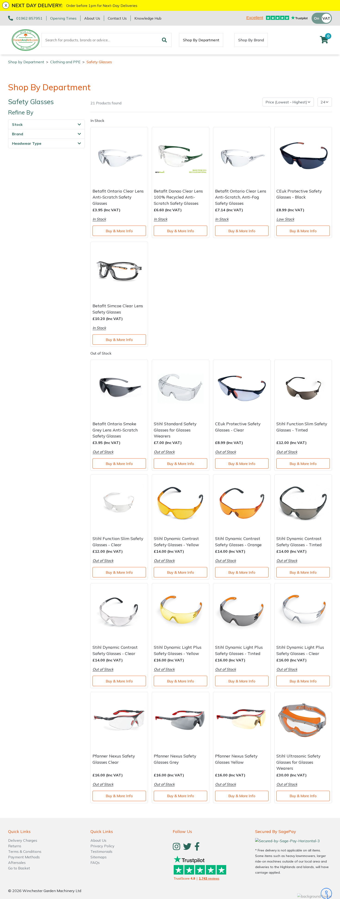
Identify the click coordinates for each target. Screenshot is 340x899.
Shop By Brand (251, 40)
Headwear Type (26, 143)
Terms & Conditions (24, 851)
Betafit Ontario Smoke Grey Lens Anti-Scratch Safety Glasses (115, 429)
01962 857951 (29, 18)
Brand (17, 134)
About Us (92, 18)
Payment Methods (24, 857)
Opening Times (63, 18)
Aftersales (17, 862)
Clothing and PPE (65, 62)
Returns (14, 846)
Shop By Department (201, 40)
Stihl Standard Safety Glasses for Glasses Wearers (175, 429)
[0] (324, 41)
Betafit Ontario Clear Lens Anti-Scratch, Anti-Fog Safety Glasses (240, 197)
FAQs (95, 862)
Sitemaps (98, 857)
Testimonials (101, 851)
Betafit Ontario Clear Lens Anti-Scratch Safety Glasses (118, 197)
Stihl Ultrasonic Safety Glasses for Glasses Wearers (298, 762)
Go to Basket (19, 868)
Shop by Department (26, 62)
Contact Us (117, 18)
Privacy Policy (102, 846)
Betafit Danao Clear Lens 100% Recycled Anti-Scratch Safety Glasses (178, 197)
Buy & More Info (119, 231)
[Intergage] (293, 893)
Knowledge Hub (147, 18)
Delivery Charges (22, 840)
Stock (17, 124)
